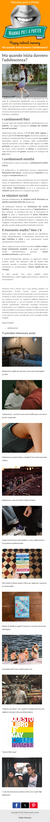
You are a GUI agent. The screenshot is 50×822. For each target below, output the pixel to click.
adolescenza (12, 328)
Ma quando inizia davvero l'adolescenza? (25, 47)
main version (25, 818)
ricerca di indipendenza (11, 183)
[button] (17, 805)
